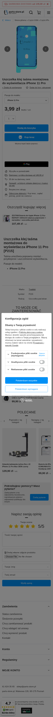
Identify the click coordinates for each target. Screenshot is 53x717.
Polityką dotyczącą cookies (31, 332)
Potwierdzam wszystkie (26, 380)
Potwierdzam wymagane (26, 389)
